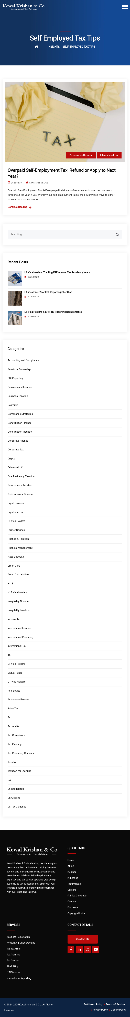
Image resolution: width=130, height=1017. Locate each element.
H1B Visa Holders (17, 592)
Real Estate (14, 690)
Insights (72, 872)
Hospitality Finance (18, 601)
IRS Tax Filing (13, 948)
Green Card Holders (18, 574)
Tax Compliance (16, 735)
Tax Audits (13, 726)
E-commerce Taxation (20, 485)
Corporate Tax (16, 449)
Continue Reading (17, 206)
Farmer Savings (16, 530)
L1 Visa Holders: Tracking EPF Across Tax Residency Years (57, 272)
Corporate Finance (18, 440)
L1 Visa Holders (16, 663)
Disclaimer (73, 907)
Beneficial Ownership (19, 369)
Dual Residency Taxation (21, 476)
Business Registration (18, 937)
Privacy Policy (100, 1009)
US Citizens (14, 797)
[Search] (119, 233)
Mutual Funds (15, 672)
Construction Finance (19, 422)
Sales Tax (13, 708)
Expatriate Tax (15, 512)
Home (71, 860)
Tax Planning (14, 744)
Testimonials (74, 883)
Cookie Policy (118, 1009)
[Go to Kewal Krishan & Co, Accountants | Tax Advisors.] (40, 46)
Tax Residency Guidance (21, 753)
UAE (10, 779)
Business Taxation (18, 396)
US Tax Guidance (17, 806)
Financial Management (20, 547)
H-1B (10, 583)
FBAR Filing (12, 966)
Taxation (12, 762)
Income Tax (14, 619)
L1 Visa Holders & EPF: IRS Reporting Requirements (53, 311)
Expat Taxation (16, 503)
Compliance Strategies (20, 413)
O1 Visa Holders (17, 681)
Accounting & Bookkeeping (21, 942)
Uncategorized (16, 788)
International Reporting (19, 978)
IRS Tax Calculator (77, 895)
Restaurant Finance (18, 699)
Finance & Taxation (18, 538)
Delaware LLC (15, 467)
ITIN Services (13, 972)
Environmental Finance (20, 494)
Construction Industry (20, 431)
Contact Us (82, 939)
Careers (72, 889)
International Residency (21, 637)
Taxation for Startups (19, 770)
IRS (9, 655)
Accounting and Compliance (23, 360)
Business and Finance (81, 155)
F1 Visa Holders (16, 521)
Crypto (11, 458)
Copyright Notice (76, 913)
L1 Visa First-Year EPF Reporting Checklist (48, 292)
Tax (10, 717)
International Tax (109, 155)
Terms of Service (115, 1004)
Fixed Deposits (16, 556)
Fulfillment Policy (93, 1004)
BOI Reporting (15, 378)
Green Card (14, 565)
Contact (72, 901)
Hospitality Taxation (18, 610)
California (13, 405)
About (71, 866)
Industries (73, 878)
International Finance (19, 628)
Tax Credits (13, 960)
